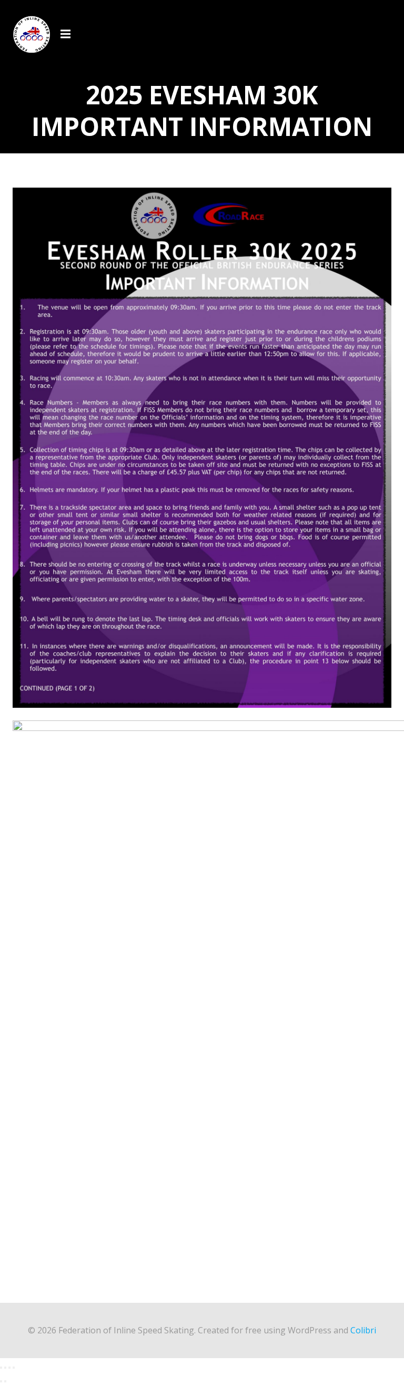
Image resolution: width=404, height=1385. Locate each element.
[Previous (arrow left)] (1, 1381)
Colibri (363, 1330)
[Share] (9, 1368)
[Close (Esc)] (14, 1368)
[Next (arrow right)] (5, 1381)
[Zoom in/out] (1, 1368)
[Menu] (67, 34)
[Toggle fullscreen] (5, 1368)
